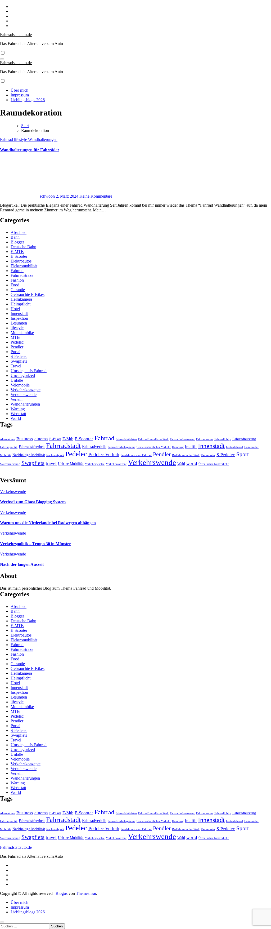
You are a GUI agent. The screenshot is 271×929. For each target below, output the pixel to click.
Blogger (17, 242)
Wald (181, 464)
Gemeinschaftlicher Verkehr (154, 447)
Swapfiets (19, 361)
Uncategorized (23, 375)
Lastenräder (251, 447)
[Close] (2, 922)
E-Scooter (19, 256)
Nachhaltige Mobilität (28, 455)
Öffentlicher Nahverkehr (213, 464)
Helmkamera (21, 299)
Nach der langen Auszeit (22, 564)
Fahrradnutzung (244, 439)
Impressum (20, 95)
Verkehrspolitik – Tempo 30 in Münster (35, 543)
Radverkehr (208, 455)
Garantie (18, 289)
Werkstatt (18, 413)
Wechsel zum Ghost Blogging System (33, 502)
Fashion (17, 280)
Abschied (18, 232)
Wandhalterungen (42, 139)
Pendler (17, 347)
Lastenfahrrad (234, 447)
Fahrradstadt (63, 446)
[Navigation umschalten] (2, 59)
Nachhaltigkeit (55, 455)
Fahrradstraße (22, 275)
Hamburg (178, 447)
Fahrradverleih (94, 446)
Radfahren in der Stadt (186, 455)
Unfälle (17, 380)
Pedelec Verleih (103, 454)
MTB (15, 337)
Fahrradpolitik (8, 447)
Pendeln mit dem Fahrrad (136, 455)
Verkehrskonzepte (25, 390)
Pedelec (17, 342)
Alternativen (7, 439)
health (191, 446)
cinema (41, 438)
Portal (15, 351)
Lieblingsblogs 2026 (28, 99)
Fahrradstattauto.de (16, 34)
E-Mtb (67, 439)
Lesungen (19, 323)
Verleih (16, 399)
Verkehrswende (24, 394)
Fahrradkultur (204, 439)
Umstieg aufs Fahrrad (29, 370)
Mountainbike (22, 332)
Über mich (19, 90)
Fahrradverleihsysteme (121, 447)
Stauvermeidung (10, 464)
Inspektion (19, 318)
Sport (242, 454)
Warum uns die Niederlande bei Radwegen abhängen (48, 523)
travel (51, 463)
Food (15, 285)
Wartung (18, 409)
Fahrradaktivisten (126, 439)
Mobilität (5, 455)
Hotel (15, 308)
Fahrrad (7, 139)
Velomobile (20, 385)
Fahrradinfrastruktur (182, 439)
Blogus (61, 893)
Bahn (15, 237)
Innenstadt (19, 313)
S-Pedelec (19, 356)
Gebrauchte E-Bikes (27, 294)
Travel (16, 366)
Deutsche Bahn (23, 247)
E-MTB (17, 251)
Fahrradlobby (222, 439)
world (191, 463)
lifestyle (21, 139)
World (16, 418)
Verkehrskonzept (116, 464)
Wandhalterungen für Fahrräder (29, 150)
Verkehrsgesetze (95, 464)
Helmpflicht (20, 304)
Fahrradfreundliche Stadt (153, 439)
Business (24, 438)
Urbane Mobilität (71, 464)
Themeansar (86, 893)
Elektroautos (21, 261)
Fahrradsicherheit (32, 447)
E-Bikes (55, 439)
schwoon (48, 196)
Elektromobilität (24, 266)
